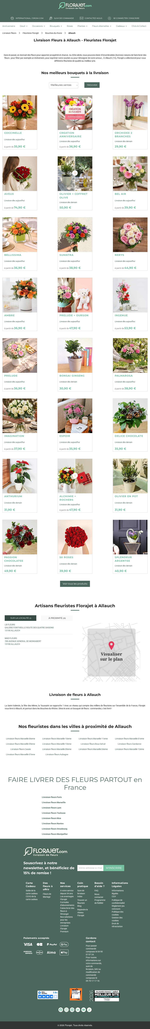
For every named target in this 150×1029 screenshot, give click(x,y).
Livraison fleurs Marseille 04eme (93, 749)
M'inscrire (114, 868)
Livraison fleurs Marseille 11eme (93, 738)
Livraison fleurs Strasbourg (54, 829)
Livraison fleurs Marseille (54, 802)
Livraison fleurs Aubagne (57, 754)
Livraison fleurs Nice (51, 818)
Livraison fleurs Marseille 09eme (56, 749)
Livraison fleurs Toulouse (53, 813)
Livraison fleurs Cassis (20, 749)
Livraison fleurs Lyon (51, 808)
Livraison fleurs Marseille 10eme (56, 738)
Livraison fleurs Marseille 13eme (56, 744)
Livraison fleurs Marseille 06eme (20, 738)
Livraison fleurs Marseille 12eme (129, 749)
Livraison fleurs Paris (52, 797)
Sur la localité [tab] (20, 618)
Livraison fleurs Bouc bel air (93, 744)
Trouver (92, 85)
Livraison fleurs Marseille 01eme (129, 738)
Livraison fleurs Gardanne (129, 744)
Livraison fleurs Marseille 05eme (20, 744)
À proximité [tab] (57, 618)
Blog (79, 906)
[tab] (9, 26)
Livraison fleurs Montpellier (55, 834)
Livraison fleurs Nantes (53, 823)
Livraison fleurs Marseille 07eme (20, 754)
